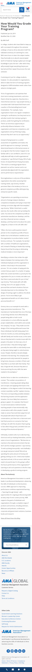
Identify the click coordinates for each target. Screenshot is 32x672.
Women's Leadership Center (11, 616)
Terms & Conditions (8, 598)
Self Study (5, 624)
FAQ (3, 596)
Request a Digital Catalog (10, 591)
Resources (9, 16)
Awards (4, 566)
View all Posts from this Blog (10, 518)
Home (2, 16)
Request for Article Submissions (12, 626)
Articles (16, 16)
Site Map (21, 663)
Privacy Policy (13, 663)
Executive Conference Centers (11, 619)
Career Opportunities (8, 568)
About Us (5, 555)
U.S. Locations (6, 560)
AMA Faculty (5, 563)
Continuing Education (9, 621)
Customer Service (7, 587)
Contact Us (5, 593)
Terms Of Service (12, 661)
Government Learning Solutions (12, 614)
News (3, 573)
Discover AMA (6, 552)
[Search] (22, 9)
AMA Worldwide (7, 558)
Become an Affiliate (8, 571)
